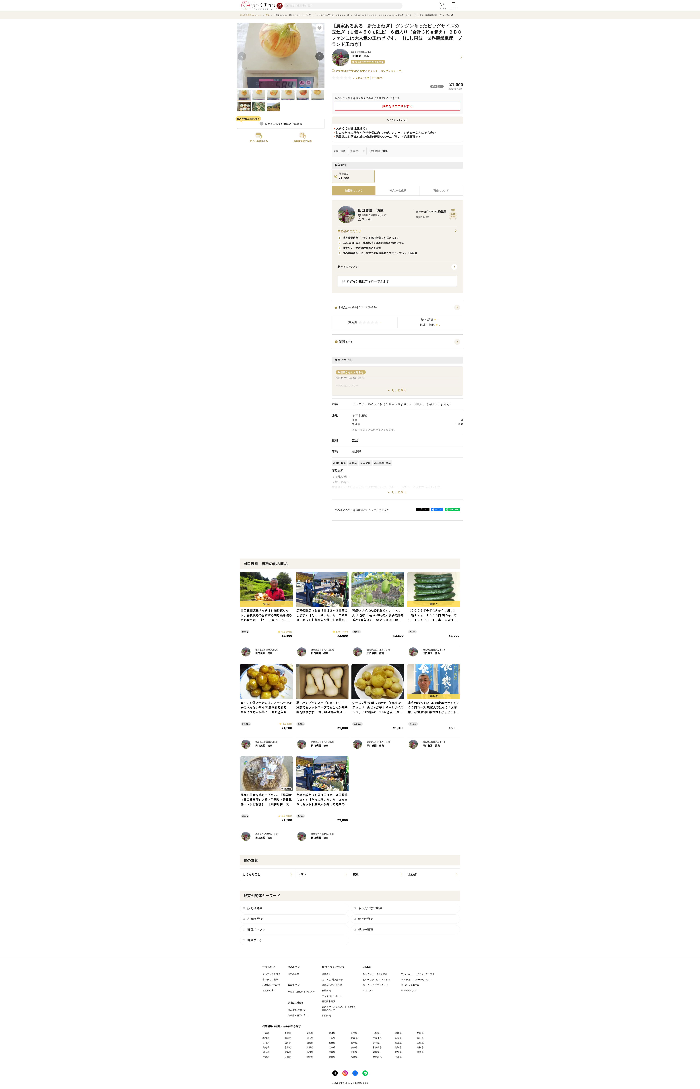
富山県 (420, 1038)
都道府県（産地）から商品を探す (281, 1026)
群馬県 (288, 1038)
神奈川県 (377, 1038)
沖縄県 (398, 1057)
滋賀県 (265, 1047)
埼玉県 (310, 1038)
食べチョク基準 (270, 979)
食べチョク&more (410, 985)
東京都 (354, 1038)
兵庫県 (332, 1047)
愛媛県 (376, 1052)
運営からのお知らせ (332, 985)
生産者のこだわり (349, 231)
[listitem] (267, 874)
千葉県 (332, 1038)
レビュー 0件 (362, 78)
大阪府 (310, 1047)
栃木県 (265, 1038)
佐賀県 (265, 1057)
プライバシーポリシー (333, 996)
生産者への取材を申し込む (301, 992)
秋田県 (354, 1033)
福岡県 (420, 1052)
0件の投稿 (377, 77)
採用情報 (326, 1015)
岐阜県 (354, 1042)
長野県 (332, 1042)
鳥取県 (398, 1047)
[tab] (397, 190)
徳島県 (356, 451)
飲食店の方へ (269, 990)
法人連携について (297, 1010)
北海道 (265, 1033)
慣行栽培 (340, 463)
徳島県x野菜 (383, 463)
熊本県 (310, 1057)
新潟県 (398, 1038)
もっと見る (399, 390)
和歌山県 (377, 1047)
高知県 (398, 1052)
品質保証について (271, 985)
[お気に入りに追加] (319, 27)
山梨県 (310, 1042)
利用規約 (326, 990)
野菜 (355, 440)
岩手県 (310, 1033)
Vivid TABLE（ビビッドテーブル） (419, 974)
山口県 (310, 1052)
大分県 (332, 1057)
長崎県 (288, 1057)
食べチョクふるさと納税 (375, 974)
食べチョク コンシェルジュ (376, 979)
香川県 (354, 1052)
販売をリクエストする (397, 106)
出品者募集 (293, 974)
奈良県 (354, 1047)
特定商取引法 (328, 1001)
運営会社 (326, 974)
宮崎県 (354, 1057)
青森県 (288, 1033)
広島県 (288, 1052)
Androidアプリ (408, 990)
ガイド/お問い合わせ (332, 979)
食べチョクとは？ (271, 974)
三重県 (420, 1042)
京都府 (288, 1047)
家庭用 (367, 463)
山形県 (376, 1033)
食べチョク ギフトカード (375, 985)
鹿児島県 (377, 1057)
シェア (438, 509)
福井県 (288, 1042)
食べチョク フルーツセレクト (416, 979)
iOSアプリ (368, 990)
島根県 (420, 1047)
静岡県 (376, 1042)
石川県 (265, 1042)
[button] (397, 317)
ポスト (423, 509)
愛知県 (398, 1042)
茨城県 (420, 1033)
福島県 (398, 1033)
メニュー (453, 8)
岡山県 (265, 1052)
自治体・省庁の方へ (298, 1015)
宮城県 (332, 1033)
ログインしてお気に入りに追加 (283, 123)
